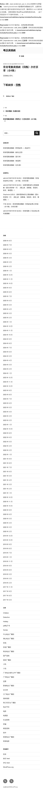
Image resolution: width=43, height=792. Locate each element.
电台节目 (6, 707)
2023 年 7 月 (7, 399)
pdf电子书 (6, 625)
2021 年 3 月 (7, 484)
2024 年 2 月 (7, 369)
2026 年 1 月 (7, 270)
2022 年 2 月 (7, 450)
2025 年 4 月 (7, 309)
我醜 (18, 84)
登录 (4, 754)
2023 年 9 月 (7, 390)
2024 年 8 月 (7, 343)
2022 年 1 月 (7, 454)
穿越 (4, 724)
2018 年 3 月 (7, 578)
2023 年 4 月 (7, 412)
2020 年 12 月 (8, 497)
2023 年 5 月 (7, 407)
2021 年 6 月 (7, 471)
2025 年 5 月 (7, 305)
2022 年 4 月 (7, 446)
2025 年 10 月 (8, 283)
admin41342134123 (18, 64)
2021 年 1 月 (7, 493)
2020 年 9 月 (7, 510)
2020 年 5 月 (7, 518)
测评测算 (6, 698)
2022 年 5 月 (7, 441)
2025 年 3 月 (7, 313)
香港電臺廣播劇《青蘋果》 (12, 161)
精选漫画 (6, 728)
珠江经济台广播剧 (9, 702)
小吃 (4, 664)
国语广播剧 (7, 660)
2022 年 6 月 (7, 437)
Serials (5, 630)
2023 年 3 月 (7, 416)
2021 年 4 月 (7, 480)
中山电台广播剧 (8, 634)
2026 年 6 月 (7, 249)
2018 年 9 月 (7, 565)
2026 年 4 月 (7, 258)
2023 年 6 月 (7, 403)
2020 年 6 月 (7, 514)
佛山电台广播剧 (8, 638)
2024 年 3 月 (7, 364)
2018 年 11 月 (8, 561)
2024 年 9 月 (7, 339)
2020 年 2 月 (7, 531)
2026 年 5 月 (7, 253)
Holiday (5, 621)
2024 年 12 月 (8, 326)
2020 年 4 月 (7, 523)
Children (6, 613)
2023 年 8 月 (7, 394)
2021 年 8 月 (7, 463)
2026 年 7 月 (7, 245)
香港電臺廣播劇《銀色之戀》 (13, 152)
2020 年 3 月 (7, 527)
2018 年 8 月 (7, 570)
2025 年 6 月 (7, 300)
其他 (4, 643)
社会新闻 (6, 720)
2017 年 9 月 (7, 591)
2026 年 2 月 (7, 266)
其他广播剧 (7, 647)
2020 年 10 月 (8, 506)
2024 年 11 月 (8, 330)
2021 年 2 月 (7, 488)
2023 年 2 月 (7, 420)
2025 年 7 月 (7, 296)
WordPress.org (8, 767)
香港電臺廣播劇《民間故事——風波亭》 (17, 148)
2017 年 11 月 (8, 587)
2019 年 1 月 (7, 557)
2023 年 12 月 (8, 377)
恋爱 (4, 681)
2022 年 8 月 (7, 433)
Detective (6, 617)
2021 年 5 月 (7, 476)
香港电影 (6, 741)
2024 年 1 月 (7, 373)
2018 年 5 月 (7, 574)
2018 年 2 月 (7, 583)
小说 (4, 668)
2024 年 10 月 (8, 335)
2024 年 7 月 (7, 347)
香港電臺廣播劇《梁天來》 (12, 156)
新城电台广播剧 (8, 685)
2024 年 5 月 (7, 356)
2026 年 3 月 (7, 262)
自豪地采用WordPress (10, 787)
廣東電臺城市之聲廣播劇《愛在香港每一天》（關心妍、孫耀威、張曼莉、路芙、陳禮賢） (21, 187)
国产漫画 (6, 655)
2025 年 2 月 (7, 317)
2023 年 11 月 (8, 382)
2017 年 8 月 (7, 595)
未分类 (5, 690)
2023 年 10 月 (8, 386)
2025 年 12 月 (8, 275)
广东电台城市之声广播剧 (11, 673)
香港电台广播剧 (10, 96)
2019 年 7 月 (7, 553)
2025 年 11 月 (8, 279)
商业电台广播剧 (8, 651)
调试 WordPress (18, 12)
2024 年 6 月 (7, 352)
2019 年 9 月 (7, 544)
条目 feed (6, 758)
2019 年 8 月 (7, 548)
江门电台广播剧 (8, 694)
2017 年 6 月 (7, 600)
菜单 (22, 56)
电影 (4, 711)
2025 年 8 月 (7, 292)
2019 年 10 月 (8, 540)
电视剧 (5, 715)
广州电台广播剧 (8, 677)
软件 (4, 732)
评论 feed (6, 763)
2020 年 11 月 (8, 501)
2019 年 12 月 (8, 536)
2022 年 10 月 (8, 429)
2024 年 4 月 (7, 360)
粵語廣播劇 (9, 50)
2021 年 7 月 (7, 467)
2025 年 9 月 (7, 288)
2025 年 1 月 (7, 322)
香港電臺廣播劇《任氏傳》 (12, 165)
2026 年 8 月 (7, 240)
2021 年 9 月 (7, 459)
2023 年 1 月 (7, 424)
